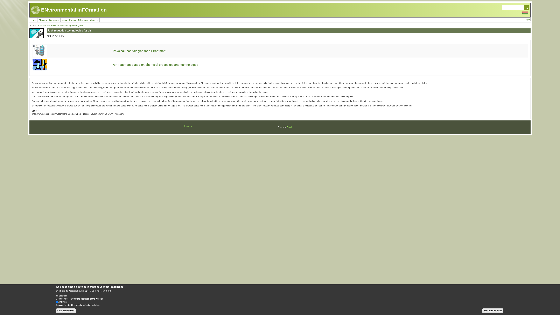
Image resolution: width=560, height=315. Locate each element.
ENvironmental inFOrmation (73, 10)
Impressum (188, 126)
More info (107, 290)
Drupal (289, 127)
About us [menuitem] (94, 20)
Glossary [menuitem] (43, 20)
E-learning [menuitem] (83, 20)
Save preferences (66, 310)
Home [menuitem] (33, 20)
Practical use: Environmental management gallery (61, 25)
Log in (527, 19)
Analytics (62, 301)
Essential (62, 295)
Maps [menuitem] (64, 20)
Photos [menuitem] (72, 20)
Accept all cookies (493, 310)
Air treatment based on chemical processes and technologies (155, 64)
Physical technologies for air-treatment (139, 50)
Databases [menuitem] (54, 20)
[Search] (526, 7)
